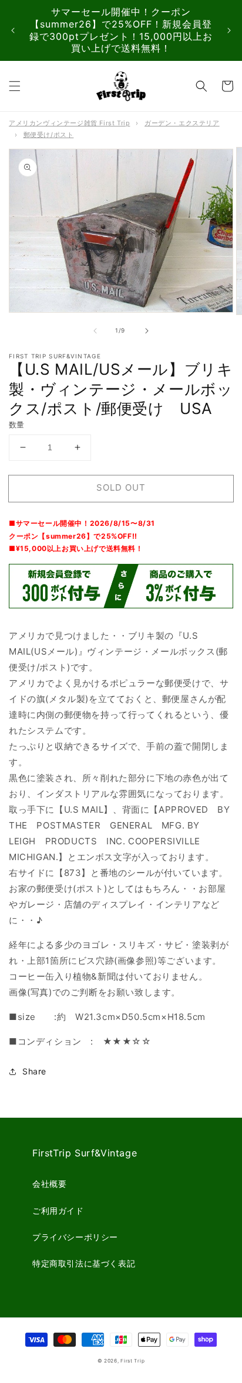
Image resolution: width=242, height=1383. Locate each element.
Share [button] (34, 1071)
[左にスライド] (95, 331)
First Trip (132, 1361)
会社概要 (49, 1184)
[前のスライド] (13, 30)
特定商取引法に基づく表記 (83, 1263)
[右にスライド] (147, 331)
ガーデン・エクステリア (182, 123)
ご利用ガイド (58, 1211)
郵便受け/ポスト (48, 135)
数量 (17, 424)
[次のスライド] (229, 30)
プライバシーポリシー (75, 1237)
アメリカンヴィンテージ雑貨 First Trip (69, 123)
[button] (15, 86)
